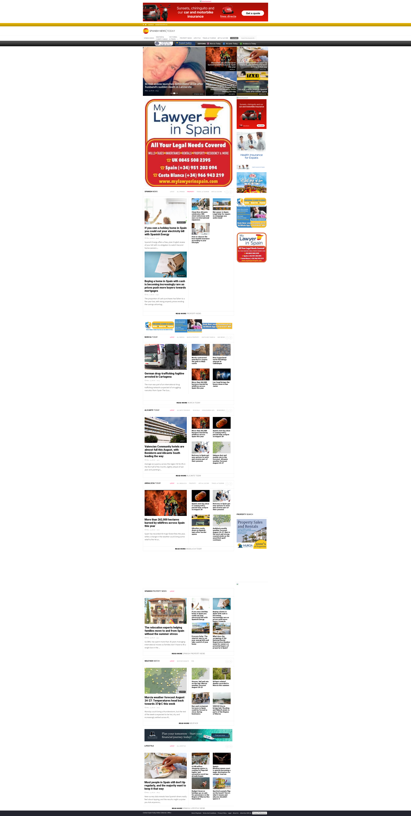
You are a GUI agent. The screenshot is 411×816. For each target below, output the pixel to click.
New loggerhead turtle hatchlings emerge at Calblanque (220, 360)
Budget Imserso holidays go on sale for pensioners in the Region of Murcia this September (200, 795)
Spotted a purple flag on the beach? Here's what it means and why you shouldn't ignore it (221, 795)
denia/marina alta (208, 410)
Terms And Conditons (209, 813)
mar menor (221, 337)
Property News (186, 38)
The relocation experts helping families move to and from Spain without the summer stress (164, 631)
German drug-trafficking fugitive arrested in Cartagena (164, 375)
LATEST (172, 192)
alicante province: (183, 410)
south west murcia (208, 337)
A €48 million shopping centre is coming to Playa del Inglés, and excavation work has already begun (200, 771)
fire (192, 661)
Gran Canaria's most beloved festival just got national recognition (162, 284)
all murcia (180, 337)
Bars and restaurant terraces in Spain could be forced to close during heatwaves (200, 710)
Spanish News (149, 38)
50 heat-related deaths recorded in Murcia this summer (221, 683)
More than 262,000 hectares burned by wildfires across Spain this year (200, 385)
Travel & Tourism (209, 38)
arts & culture (216, 192)
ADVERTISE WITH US (161, 25)
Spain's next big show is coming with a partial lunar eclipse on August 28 (221, 434)
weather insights (183, 661)
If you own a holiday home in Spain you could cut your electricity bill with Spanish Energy (200, 615)
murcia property (193, 337)
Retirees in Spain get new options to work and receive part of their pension (200, 458)
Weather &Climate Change (162, 38)
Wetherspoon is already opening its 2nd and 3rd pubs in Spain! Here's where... (200, 240)
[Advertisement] (251, 600)
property (190, 192)
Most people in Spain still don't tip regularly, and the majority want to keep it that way (165, 785)
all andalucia (182, 483)
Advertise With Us (245, 813)
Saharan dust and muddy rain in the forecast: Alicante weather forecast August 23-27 (220, 459)
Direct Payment (196, 813)
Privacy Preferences (259, 813)
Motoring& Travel (173, 38)
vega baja (196, 410)
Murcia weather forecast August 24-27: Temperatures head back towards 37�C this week (164, 700)
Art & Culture (223, 38)
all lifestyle (181, 746)
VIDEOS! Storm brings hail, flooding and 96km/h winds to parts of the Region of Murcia (221, 710)
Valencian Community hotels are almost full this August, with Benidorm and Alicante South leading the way (164, 451)
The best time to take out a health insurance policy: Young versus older (221, 215)
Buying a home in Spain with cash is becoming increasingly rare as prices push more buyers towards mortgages (221, 617)
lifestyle (197, 38)
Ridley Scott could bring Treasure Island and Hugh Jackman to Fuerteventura (165, 231)
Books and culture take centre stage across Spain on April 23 (200, 215)
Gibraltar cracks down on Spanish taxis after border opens (199, 531)
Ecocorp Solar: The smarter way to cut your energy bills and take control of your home (200, 640)
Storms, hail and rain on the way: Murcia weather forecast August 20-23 (200, 684)
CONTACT (151, 25)
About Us (236, 813)
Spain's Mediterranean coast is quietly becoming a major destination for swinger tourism (221, 770)
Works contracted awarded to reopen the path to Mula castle (199, 360)
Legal (229, 813)
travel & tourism (203, 192)
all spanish (181, 192)
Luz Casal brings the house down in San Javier (221, 384)
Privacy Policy (222, 813)
